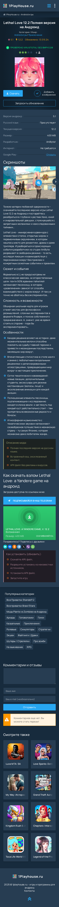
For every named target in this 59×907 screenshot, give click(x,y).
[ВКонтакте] (10, 547)
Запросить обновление (29, 103)
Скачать (15, 93)
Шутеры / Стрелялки (18, 641)
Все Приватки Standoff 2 (20, 599)
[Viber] (28, 547)
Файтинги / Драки (28, 635)
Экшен (10, 635)
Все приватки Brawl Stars (21, 605)
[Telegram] (19, 547)
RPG (29, 647)
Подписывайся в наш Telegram (32, 500)
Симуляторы (27, 629)
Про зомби (40, 641)
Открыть (51, 154)
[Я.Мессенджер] (5, 547)
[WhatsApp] (33, 547)
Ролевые (11, 629)
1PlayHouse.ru (21, 6)
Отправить (29, 707)
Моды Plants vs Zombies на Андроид (26, 611)
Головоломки (26, 617)
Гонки (41, 617)
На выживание (15, 647)
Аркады (11, 617)
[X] (24, 547)
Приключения (35, 35)
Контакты (29, 890)
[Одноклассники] (14, 547)
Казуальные (13, 623)
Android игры (27, 14)
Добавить (49, 93)
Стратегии (45, 629)
